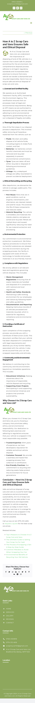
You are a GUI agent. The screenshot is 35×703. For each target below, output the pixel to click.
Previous (28, 33)
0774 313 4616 (11, 642)
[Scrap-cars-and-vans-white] (17, 586)
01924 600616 (17, 2)
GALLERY (9, 616)
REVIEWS (10, 619)
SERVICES (10, 612)
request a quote (11, 523)
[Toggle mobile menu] (31, 23)
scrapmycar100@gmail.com (17, 4)
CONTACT (10, 623)
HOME (8, 609)
